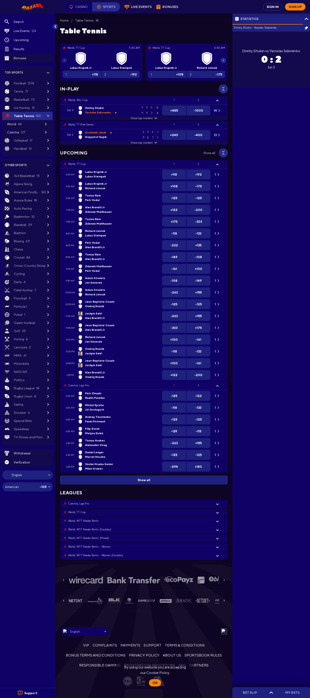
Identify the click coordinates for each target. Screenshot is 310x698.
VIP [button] (86, 645)
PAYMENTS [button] (130, 645)
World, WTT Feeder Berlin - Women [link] (89, 546)
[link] (32, 6)
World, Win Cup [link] (77, 100)
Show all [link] (209, 153)
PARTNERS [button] (199, 665)
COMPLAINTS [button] (105, 645)
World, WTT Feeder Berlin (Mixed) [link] (88, 538)
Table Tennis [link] (84, 20)
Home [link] (64, 20)
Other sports (16, 165)
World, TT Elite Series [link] (80, 124)
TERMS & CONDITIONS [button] (185, 645)
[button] (78, 6)
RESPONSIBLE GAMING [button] (100, 665)
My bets (292, 692)
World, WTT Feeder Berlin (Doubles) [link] (89, 529)
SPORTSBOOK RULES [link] (203, 655)
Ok (155, 683)
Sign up (295, 7)
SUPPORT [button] (152, 645)
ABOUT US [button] (172, 655)
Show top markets (141, 118)
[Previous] (64, 60)
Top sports (14, 72)
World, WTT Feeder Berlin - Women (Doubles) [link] (95, 555)
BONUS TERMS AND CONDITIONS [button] (96, 655)
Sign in (273, 7)
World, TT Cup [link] (77, 164)
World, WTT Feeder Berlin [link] (83, 520)
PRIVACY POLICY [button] (144, 655)
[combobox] (27, 475)
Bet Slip (250, 692)
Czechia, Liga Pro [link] (78, 385)
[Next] (223, 60)
